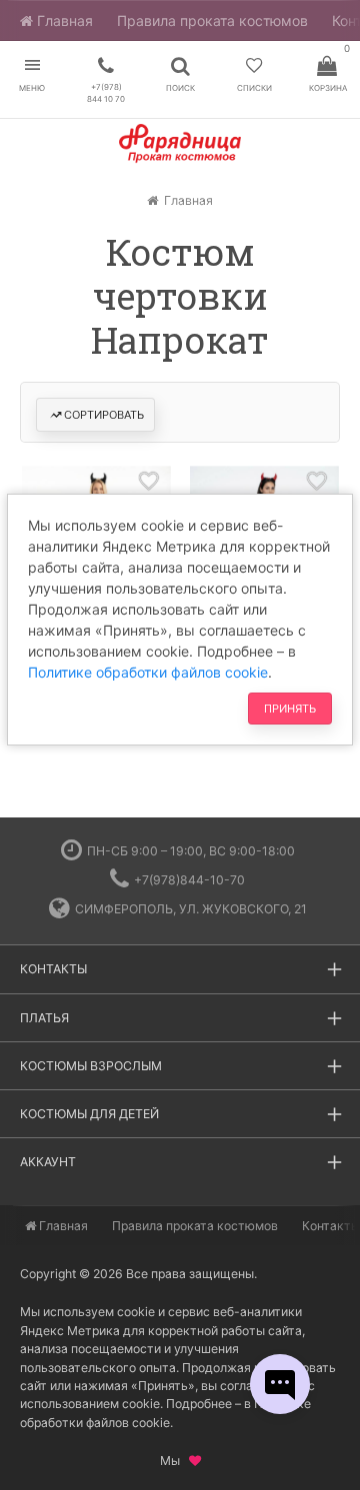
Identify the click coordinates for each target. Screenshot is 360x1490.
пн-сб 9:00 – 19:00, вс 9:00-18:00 (191, 850)
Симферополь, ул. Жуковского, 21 (191, 908)
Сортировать (104, 415)
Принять (290, 709)
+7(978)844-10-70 (189, 879)
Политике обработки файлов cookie (148, 672)
